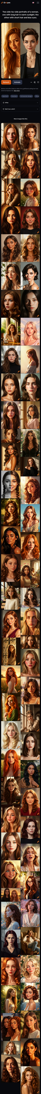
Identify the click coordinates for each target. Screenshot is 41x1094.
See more (17, 90)
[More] (31, 82)
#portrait (5, 96)
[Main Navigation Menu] (38, 2)
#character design (26, 96)
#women (14, 96)
